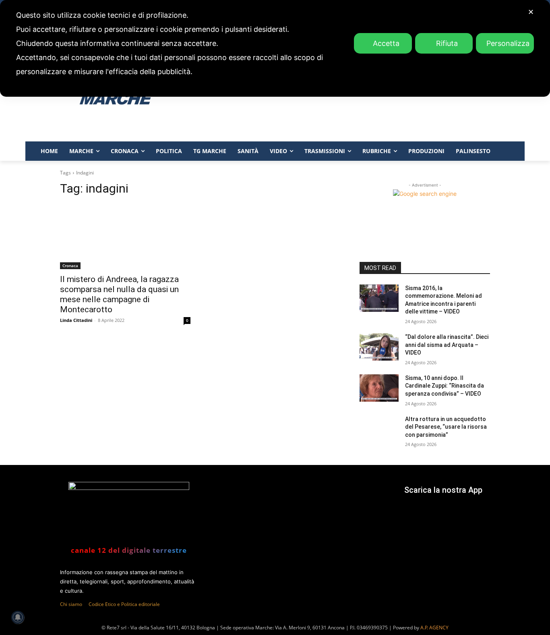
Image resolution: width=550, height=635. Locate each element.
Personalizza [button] (507, 43)
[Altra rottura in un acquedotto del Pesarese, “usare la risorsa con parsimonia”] (379, 429)
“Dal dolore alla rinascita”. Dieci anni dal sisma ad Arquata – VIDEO (446, 345)
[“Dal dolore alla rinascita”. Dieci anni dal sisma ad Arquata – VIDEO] (379, 347)
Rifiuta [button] (447, 43)
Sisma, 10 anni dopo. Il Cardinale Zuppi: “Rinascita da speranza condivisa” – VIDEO (444, 386)
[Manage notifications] (17, 617)
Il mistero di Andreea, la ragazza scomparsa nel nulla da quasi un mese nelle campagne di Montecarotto (119, 294)
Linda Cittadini (76, 320)
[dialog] (275, 48)
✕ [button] (531, 12)
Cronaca (70, 265)
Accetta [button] (386, 43)
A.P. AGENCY (434, 627)
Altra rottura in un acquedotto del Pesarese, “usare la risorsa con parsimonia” (446, 427)
